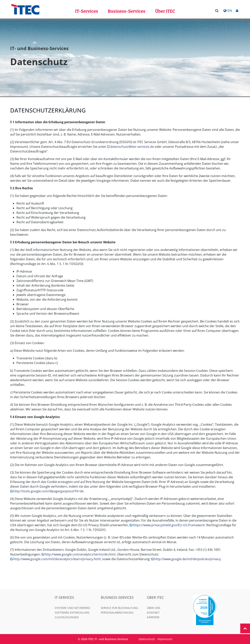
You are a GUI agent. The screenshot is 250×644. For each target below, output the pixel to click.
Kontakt (153, 612)
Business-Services (126, 11)
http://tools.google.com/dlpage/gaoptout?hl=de (48, 491)
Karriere (153, 617)
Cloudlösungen (67, 617)
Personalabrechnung (117, 612)
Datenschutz (147, 639)
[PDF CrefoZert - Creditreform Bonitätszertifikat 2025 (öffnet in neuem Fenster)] (213, 610)
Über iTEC (165, 11)
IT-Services (86, 11)
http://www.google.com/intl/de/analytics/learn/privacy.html (57, 559)
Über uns (153, 608)
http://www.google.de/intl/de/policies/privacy (187, 559)
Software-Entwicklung (72, 612)
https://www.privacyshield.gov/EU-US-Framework (169, 525)
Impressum (164, 639)
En (229, 10)
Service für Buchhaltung (119, 608)
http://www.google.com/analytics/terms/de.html (80, 554)
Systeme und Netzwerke (72, 608)
